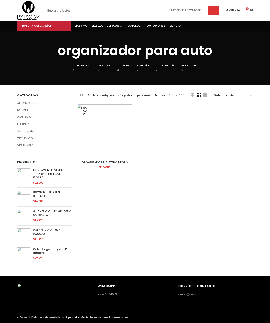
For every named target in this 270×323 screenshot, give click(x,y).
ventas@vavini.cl (188, 294)
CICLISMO (24, 117)
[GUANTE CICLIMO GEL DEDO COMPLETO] (23, 216)
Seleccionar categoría (185, 10)
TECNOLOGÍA (26, 138)
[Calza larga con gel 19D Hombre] (23, 253)
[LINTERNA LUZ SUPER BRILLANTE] (23, 197)
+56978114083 (107, 294)
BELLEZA (23, 110)
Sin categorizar (26, 131)
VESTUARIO (25, 145)
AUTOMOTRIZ (26, 103)
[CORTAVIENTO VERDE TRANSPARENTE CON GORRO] (23, 176)
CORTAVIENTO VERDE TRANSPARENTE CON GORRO (48, 173)
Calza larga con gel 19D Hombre (50, 251)
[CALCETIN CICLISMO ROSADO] (23, 234)
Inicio (81, 95)
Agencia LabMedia (77, 317)
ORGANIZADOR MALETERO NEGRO (104, 162)
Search (213, 10)
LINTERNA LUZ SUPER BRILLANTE (46, 194)
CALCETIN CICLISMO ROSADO (47, 232)
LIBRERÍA (23, 124)
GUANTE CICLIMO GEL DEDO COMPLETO (52, 213)
